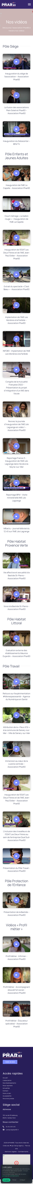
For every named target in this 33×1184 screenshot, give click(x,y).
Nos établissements (9, 1083)
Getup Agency (19, 1146)
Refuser (14, 1180)
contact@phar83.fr (12, 1130)
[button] (16, 1163)
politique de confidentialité (10, 1176)
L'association (7, 1080)
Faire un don (7, 1093)
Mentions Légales (11, 1151)
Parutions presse (8, 1098)
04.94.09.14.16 (10, 1127)
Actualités (6, 1088)
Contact (5, 1091)
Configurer (22, 1180)
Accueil (5, 1078)
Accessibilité (7, 1096)
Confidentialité (23, 1151)
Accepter (6, 1180)
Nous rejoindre (8, 1085)
